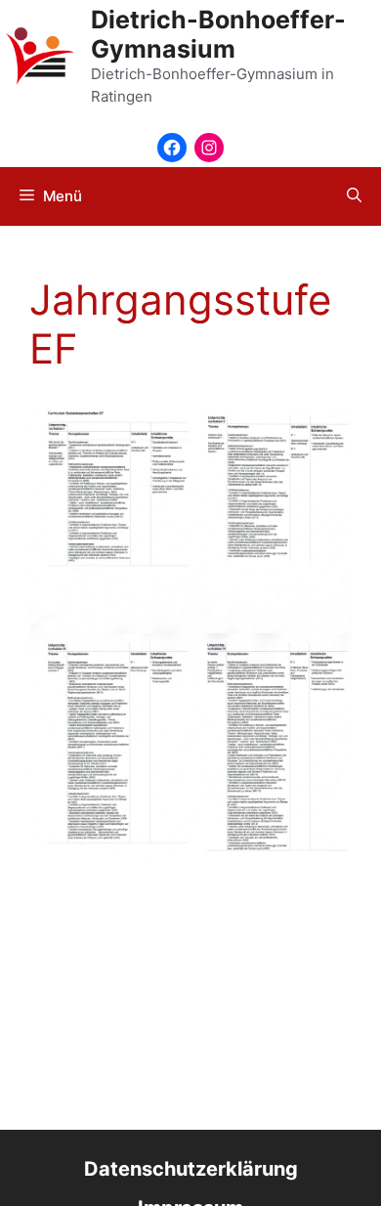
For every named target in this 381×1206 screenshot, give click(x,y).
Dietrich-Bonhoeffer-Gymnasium (218, 34)
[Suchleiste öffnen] (354, 196)
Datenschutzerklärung (191, 1169)
